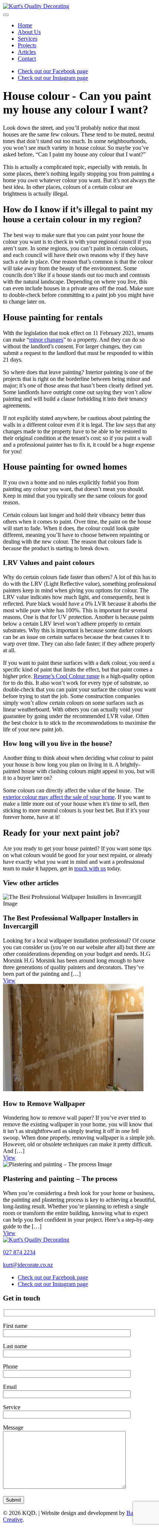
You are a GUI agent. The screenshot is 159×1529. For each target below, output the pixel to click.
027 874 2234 (19, 1252)
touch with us (90, 868)
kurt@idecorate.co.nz (28, 1265)
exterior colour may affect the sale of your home (59, 797)
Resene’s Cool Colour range (66, 676)
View (9, 980)
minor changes (46, 339)
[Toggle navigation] (6, 15)
